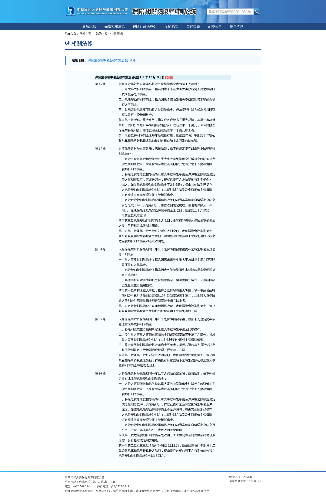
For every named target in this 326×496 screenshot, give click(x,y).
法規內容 (85, 33)
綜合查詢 (237, 26)
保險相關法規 (114, 26)
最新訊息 (89, 26)
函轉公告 (215, 26)
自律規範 (193, 26)
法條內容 (101, 33)
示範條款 (171, 26)
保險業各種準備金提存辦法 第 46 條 (112, 60)
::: (61, 33)
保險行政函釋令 (145, 26)
